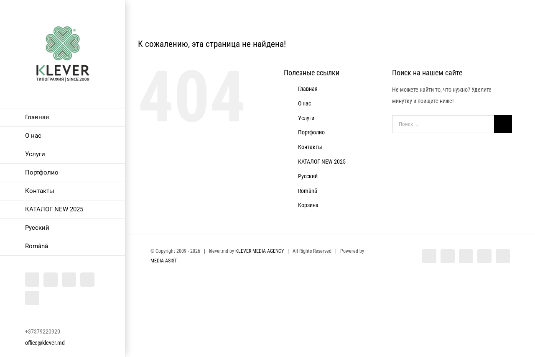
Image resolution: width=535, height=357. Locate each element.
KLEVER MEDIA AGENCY (259, 251)
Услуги (306, 118)
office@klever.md (45, 342)
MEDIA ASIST (163, 261)
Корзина (308, 205)
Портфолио (311, 132)
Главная (308, 88)
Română (307, 190)
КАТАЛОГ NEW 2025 (322, 161)
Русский (308, 176)
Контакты (310, 147)
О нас (304, 103)
